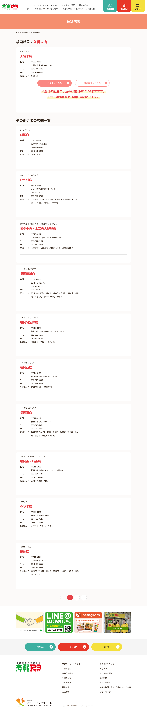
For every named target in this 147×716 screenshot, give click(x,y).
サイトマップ (105, 691)
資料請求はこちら (92, 83)
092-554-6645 (37, 473)
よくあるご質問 (68, 5)
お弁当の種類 (67, 673)
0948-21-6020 (37, 147)
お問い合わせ (82, 5)
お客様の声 (78, 8)
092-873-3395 (37, 380)
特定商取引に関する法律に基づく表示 (115, 687)
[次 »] (84, 597)
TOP (17, 32)
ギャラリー (55, 5)
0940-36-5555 (37, 564)
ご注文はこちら (54, 83)
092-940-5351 (37, 425)
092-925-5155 (37, 334)
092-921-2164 (37, 241)
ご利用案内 (66, 668)
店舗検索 (25, 32)
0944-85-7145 (37, 518)
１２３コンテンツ (40, 5)
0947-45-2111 (37, 286)
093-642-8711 (37, 192)
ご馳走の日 (90, 8)
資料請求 (103, 678)
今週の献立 (67, 8)
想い (29, 8)
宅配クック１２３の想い (72, 664)
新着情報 (65, 687)
